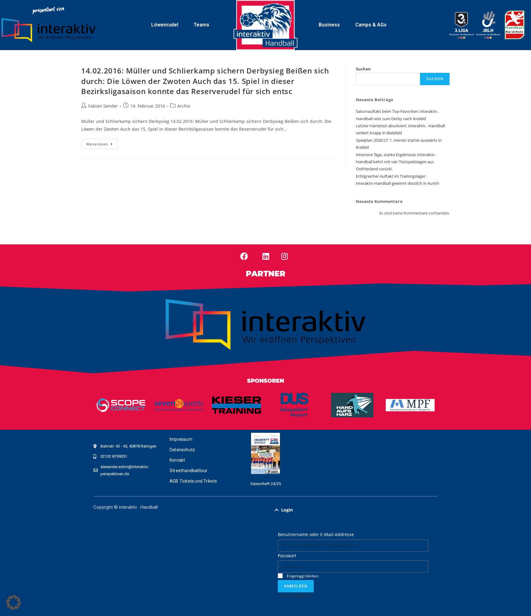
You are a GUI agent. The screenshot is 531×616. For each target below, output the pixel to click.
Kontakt (177, 460)
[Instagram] (284, 256)
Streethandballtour (189, 470)
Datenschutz (182, 449)
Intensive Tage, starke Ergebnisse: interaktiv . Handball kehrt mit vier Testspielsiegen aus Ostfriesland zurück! (396, 162)
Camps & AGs (371, 25)
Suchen (363, 69)
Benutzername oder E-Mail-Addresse (316, 534)
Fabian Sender (103, 106)
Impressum (181, 439)
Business (329, 25)
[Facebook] (244, 256)
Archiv (183, 106)
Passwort (287, 556)
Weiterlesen (102, 142)
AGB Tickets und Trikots (193, 481)
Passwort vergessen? (296, 595)
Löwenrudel (164, 25)
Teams (201, 25)
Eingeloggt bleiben (302, 575)
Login (287, 510)
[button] (353, 510)
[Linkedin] (265, 256)
